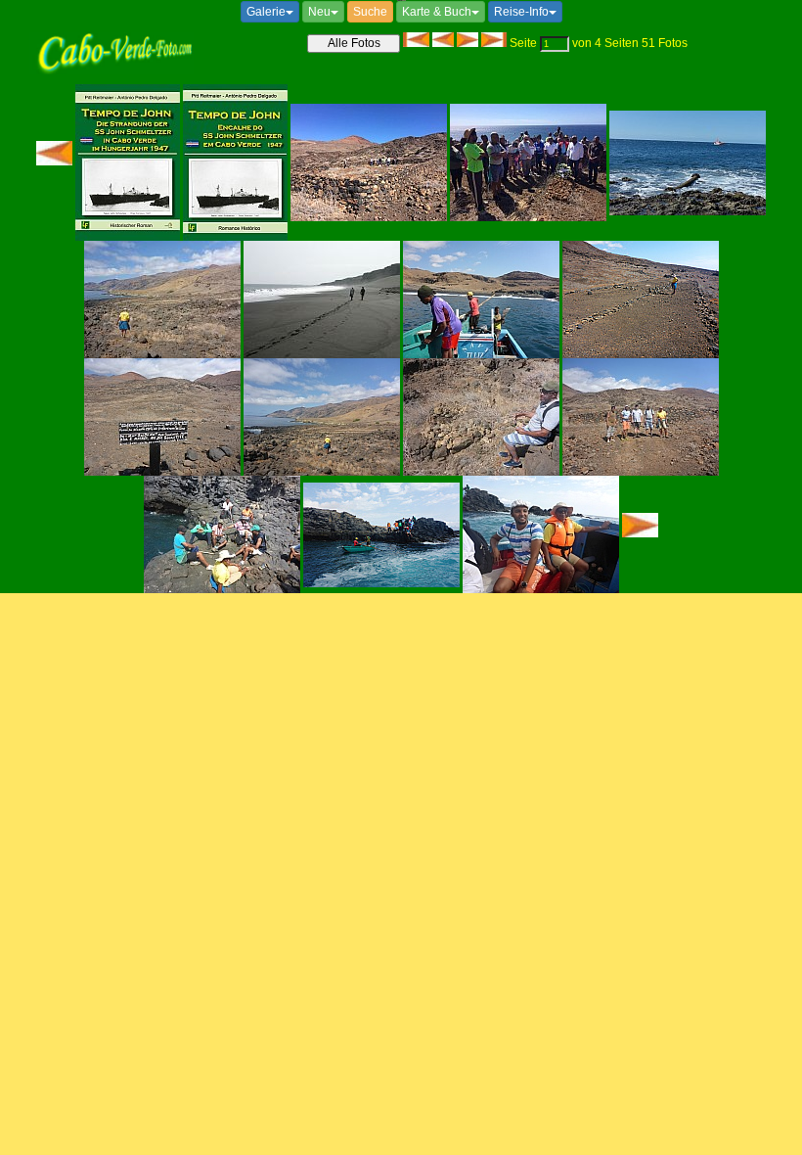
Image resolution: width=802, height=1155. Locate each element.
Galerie (266, 12)
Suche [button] (370, 12)
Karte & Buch (436, 12)
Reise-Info (521, 12)
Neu (319, 12)
